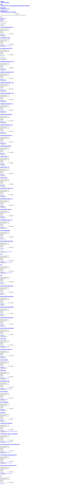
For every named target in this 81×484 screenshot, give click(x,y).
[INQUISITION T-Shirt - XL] (2, 196)
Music (1, 4)
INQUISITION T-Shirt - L (6, 209)
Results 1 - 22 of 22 (3, 21)
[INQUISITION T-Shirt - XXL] (2, 185)
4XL (1, 275)
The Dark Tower (4, 10)
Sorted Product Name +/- (3, 18)
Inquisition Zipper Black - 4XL (7, 72)
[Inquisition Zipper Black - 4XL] (3, 69)
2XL (1, 254)
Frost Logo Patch (4, 359)
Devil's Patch (3, 338)
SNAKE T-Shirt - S (4, 156)
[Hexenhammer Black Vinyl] (6, 45)
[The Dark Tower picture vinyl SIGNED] (8, 431)
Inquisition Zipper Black (5, 145)
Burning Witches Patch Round (7, 307)
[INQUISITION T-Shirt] (2, 35)
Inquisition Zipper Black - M (6, 124)
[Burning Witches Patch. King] (1, 238)
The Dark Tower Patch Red (6, 423)
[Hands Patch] (3, 367)
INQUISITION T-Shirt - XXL (6, 188)
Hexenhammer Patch (5, 380)
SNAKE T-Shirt (3, 177)
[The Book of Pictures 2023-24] (2, 24)
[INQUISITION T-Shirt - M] (2, 217)
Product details (2, 34)
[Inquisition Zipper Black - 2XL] (3, 90)
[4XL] (6, 272)
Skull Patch (2, 412)
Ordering (1, 20)
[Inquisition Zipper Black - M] (3, 122)
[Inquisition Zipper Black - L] (3, 111)
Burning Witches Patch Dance (6, 296)
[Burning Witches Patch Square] (2, 325)
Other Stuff (2, 7)
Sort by (3, 18)
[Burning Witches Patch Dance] (1, 293)
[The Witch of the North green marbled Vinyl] (6, 441)
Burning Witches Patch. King (6, 241)
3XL (1, 264)
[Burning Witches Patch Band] (1, 283)
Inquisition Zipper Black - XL (6, 103)
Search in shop (17, 13)
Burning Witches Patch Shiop (6, 317)
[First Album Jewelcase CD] (4, 346)
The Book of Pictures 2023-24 (6, 27)
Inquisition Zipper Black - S (6, 135)
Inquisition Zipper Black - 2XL (7, 93)
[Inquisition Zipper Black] (3, 143)
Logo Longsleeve (4, 391)
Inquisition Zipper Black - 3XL (7, 82)
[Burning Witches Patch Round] (2, 304)
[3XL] (6, 262)
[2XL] (6, 251)
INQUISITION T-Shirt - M (6, 219)
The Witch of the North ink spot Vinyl (8, 454)
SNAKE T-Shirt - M (4, 167)
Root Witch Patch (4, 402)
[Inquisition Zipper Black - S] (3, 132)
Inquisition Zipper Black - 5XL (7, 61)
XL (1, 476)
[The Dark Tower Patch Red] (1, 420)
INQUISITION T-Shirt (5, 37)
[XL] (6, 473)
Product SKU (2, 19)
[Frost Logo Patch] (3, 357)
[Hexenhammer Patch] (4, 378)
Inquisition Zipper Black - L (6, 114)
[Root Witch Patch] (4, 399)
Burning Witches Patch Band (6, 285)
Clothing (2, 1)
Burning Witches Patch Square (7, 328)
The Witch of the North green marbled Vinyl (10, 444)
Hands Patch (3, 370)
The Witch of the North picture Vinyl (8, 465)
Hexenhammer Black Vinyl (6, 48)
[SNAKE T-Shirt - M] (2, 164)
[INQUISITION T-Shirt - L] (2, 206)
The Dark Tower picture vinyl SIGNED (8, 433)
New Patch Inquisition (5, 230)
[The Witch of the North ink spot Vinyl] (5, 452)
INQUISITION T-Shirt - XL (6, 198)
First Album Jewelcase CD (6, 349)
